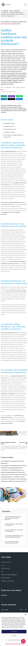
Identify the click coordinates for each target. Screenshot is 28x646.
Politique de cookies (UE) (7, 581)
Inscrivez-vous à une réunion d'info (10, 24)
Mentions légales (18, 643)
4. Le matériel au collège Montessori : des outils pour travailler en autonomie (14, 536)
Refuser (14, 636)
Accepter (14, 631)
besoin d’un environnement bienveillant (16, 291)
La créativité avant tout (9, 126)
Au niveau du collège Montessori (9, 332)
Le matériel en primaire (9, 123)
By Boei (23, 644)
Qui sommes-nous (6, 562)
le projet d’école (18, 415)
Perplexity (11, 96)
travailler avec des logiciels (7, 393)
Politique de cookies (9, 643)
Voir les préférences (14, 640)
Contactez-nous (5, 568)
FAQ (2, 571)
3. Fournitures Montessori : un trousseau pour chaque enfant (14, 530)
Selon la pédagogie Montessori (9, 151)
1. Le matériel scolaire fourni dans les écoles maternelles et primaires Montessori (13, 518)
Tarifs (2, 565)
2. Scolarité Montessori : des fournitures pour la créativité (14, 524)
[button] (25, 614)
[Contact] (23, 641)
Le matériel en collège (8, 132)
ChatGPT (4, 96)
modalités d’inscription (6, 417)
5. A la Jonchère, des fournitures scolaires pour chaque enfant (12, 542)
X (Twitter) (11, 98)
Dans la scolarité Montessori (14, 64)
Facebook (19, 98)
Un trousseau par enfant (9, 129)
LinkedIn (4, 98)
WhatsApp (19, 96)
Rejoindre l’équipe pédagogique (9, 574)
